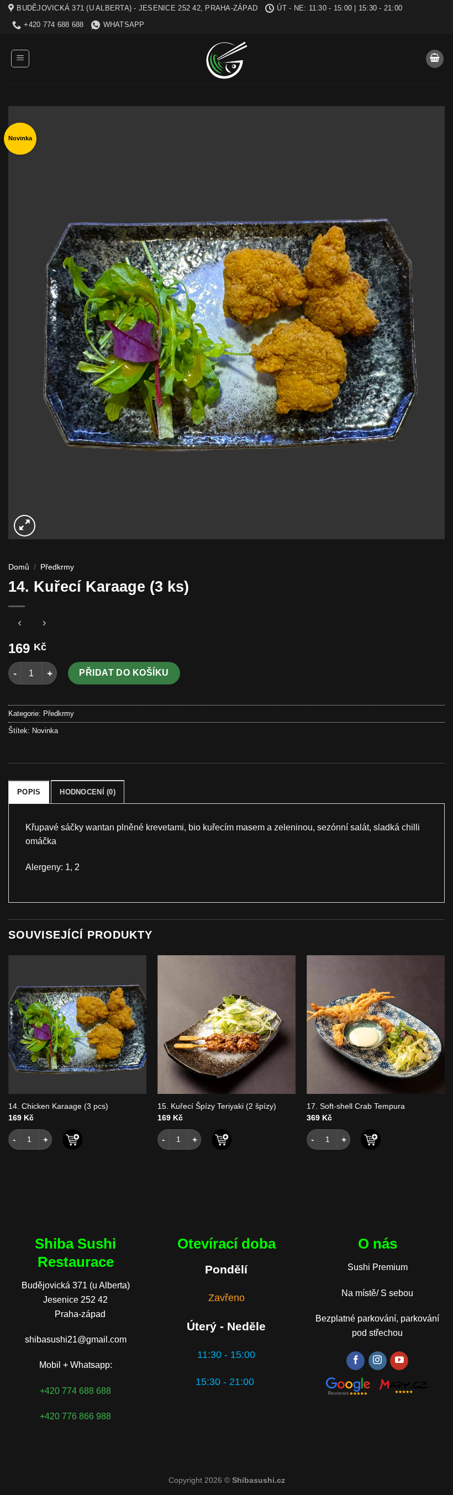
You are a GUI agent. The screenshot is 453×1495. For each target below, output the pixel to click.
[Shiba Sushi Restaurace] (226, 59)
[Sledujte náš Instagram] (377, 1360)
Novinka (45, 731)
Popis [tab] (28, 792)
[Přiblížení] (24, 525)
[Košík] (435, 59)
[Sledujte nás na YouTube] (399, 1360)
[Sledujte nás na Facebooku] (355, 1360)
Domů (18, 567)
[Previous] (9, 1066)
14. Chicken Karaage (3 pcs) (58, 1106)
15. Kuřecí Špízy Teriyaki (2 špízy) (216, 1106)
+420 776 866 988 (75, 1416)
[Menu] (20, 58)
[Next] (444, 1066)
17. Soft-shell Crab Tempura (356, 1106)
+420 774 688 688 (75, 1391)
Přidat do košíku (124, 672)
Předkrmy (57, 567)
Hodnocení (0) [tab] (87, 792)
